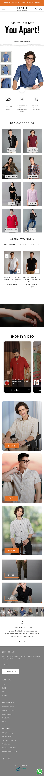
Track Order (6, 744)
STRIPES (11, 550)
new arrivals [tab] (27, 244)
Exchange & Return (9, 748)
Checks (11, 446)
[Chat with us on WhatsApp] (39, 771)
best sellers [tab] (10, 244)
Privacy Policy (7, 737)
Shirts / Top (32, 203)
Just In (4, 684)
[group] (22, 51)
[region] (22, 51)
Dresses (11, 203)
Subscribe (11, 672)
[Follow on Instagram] (9, 758)
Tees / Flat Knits (33, 150)
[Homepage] (22, 768)
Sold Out (15, 390)
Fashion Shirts (32, 176)
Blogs (4, 722)
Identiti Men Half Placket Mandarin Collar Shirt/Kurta (12, 280)
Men (4, 692)
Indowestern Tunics (11, 230)
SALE (4, 688)
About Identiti (7, 714)
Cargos (12, 575)
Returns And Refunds (9, 752)
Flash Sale (32, 230)
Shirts (11, 598)
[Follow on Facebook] (3, 758)
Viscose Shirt (11, 150)
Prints (11, 498)
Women (5, 695)
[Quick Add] (28, 390)
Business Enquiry (8, 707)
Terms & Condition (9, 740)
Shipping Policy (7, 733)
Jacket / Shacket (11, 176)
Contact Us (6, 718)
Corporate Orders (8, 710)
